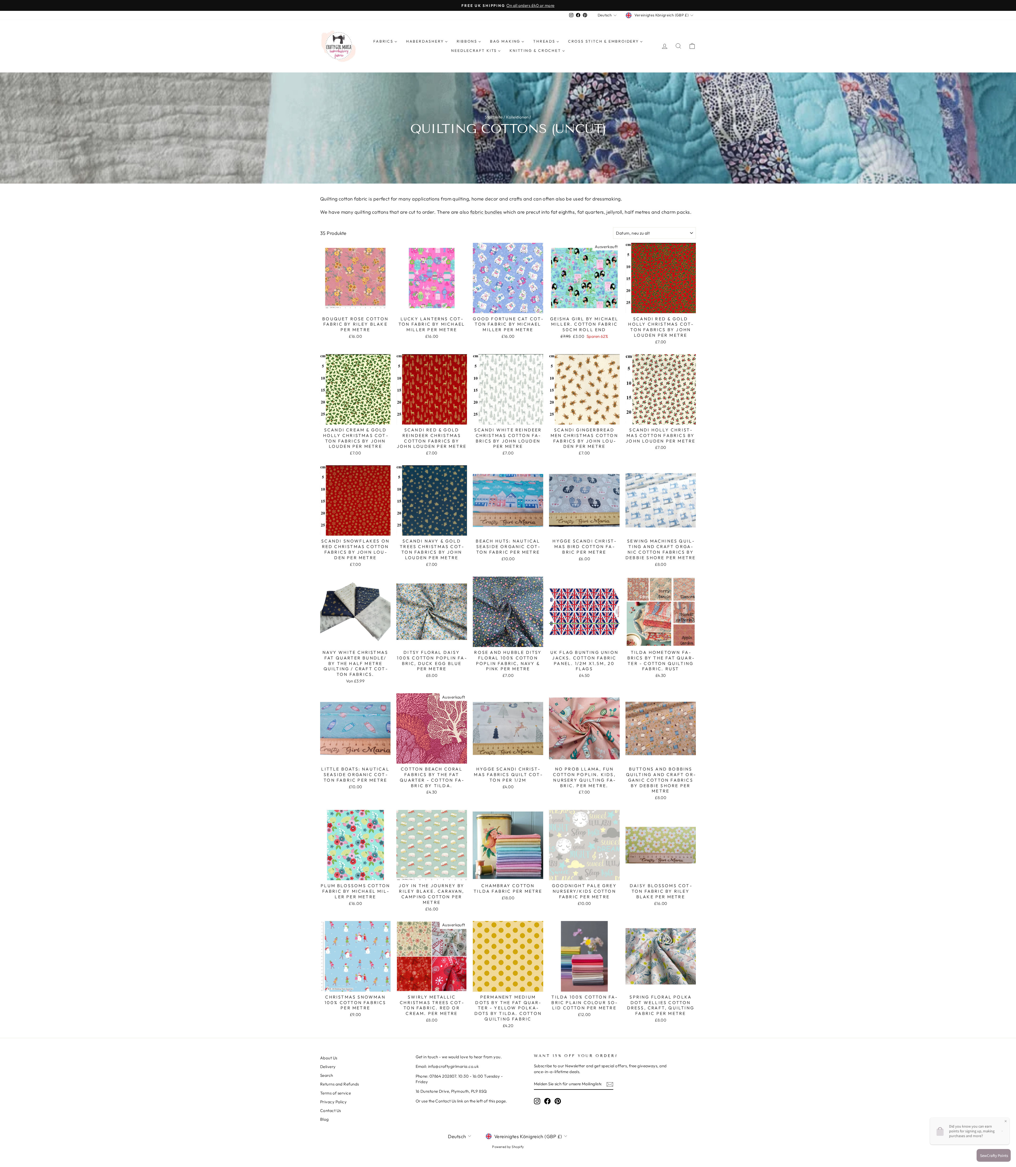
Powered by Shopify (508, 1147)
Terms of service (335, 1093)
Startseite (494, 117)
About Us (328, 1057)
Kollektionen (517, 117)
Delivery (328, 1066)
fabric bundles (486, 212)
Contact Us (330, 1110)
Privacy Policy (333, 1101)
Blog (324, 1119)
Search (326, 1075)
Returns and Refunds (339, 1084)
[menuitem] (385, 41)
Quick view (355, 306)
